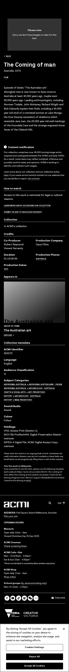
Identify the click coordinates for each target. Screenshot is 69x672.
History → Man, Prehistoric (18, 399)
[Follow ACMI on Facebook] (7, 598)
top (59, 503)
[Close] (63, 628)
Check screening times (15, 546)
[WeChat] (30, 598)
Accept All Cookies (34, 666)
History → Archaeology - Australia (22, 395)
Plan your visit (11, 516)
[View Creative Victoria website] (21, 614)
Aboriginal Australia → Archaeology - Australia (29, 388)
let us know (33, 179)
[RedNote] (36, 598)
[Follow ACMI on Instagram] (24, 598)
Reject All (34, 657)
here (6, 175)
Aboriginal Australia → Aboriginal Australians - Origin (33, 384)
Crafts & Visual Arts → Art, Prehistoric (24, 392)
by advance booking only (34, 583)
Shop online (10, 577)
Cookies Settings (34, 647)
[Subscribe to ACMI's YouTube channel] (12, 598)
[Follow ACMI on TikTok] (18, 598)
